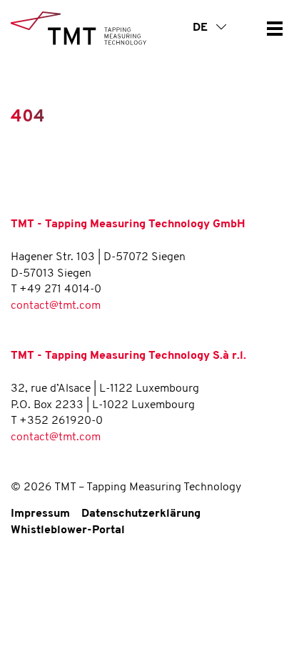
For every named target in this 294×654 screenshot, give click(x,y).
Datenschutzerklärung (141, 514)
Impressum (40, 514)
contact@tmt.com (56, 306)
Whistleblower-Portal (68, 530)
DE (202, 28)
